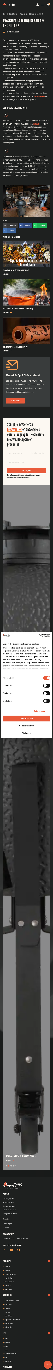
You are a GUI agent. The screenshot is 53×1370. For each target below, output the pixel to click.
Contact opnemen (9, 1206)
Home (4, 14)
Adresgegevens (8, 1202)
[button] (48, 5)
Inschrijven (26, 470)
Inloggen (6, 1227)
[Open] (42, 4)
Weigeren (26, 733)
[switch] (46, 686)
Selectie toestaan (26, 726)
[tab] (6, 1166)
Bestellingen (7, 1224)
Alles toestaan (26, 718)
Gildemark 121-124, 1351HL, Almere (15, 1239)
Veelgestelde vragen (10, 1214)
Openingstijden (8, 1198)
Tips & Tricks (13, 14)
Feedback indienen (9, 1210)
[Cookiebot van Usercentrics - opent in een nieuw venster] (39, 635)
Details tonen (39, 711)
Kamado (36, 124)
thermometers (39, 96)
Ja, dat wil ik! (15, 401)
